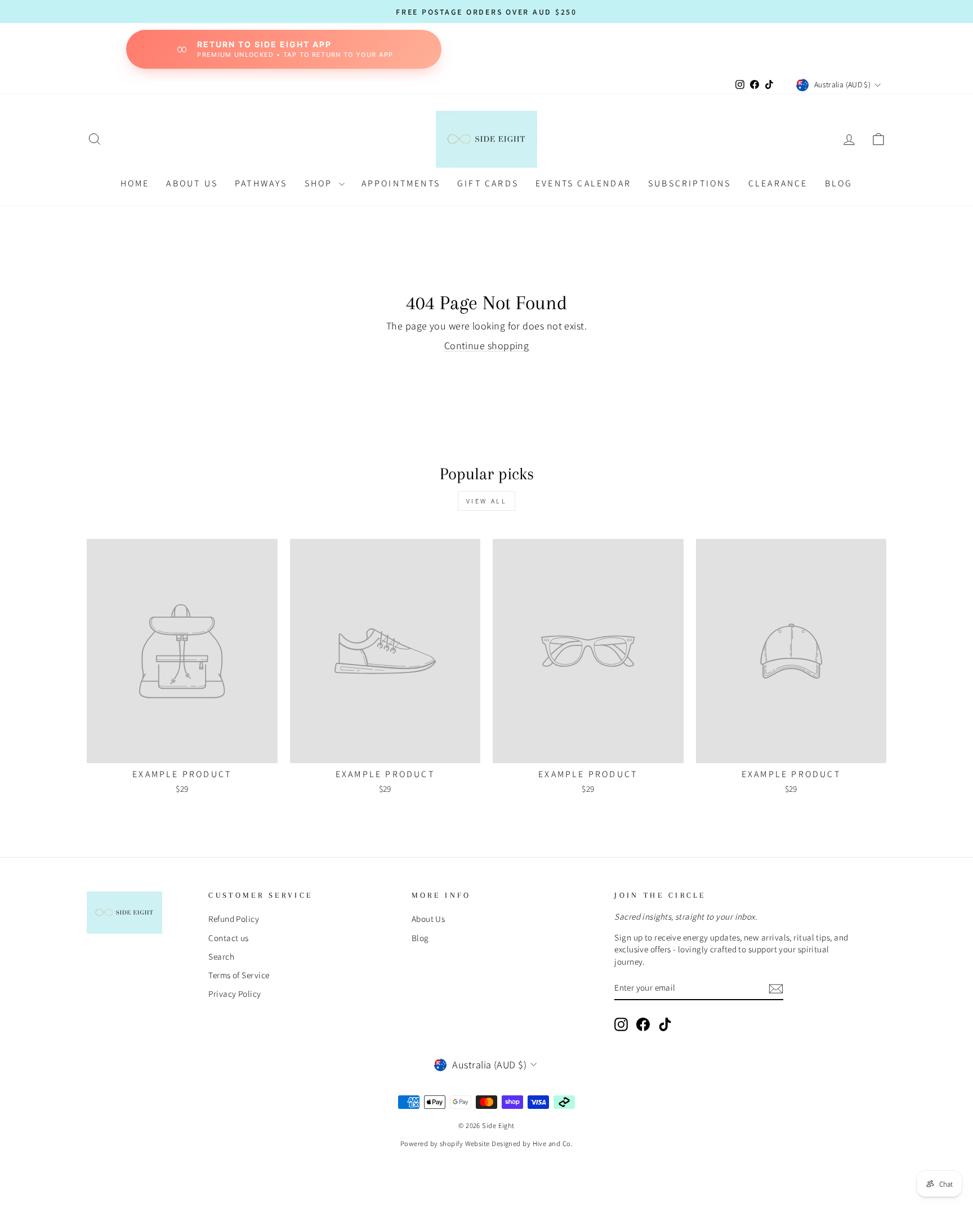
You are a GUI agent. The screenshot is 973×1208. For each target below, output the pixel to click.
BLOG (839, 183)
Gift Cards (488, 183)
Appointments (400, 183)
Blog (420, 937)
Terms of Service (238, 974)
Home (135, 183)
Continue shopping (486, 345)
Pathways (261, 183)
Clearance (778, 183)
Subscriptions (689, 183)
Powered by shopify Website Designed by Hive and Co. (486, 1143)
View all (486, 501)
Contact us (228, 937)
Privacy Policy (234, 993)
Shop (320, 183)
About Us (192, 183)
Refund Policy (233, 918)
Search (221, 956)
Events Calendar (583, 183)
